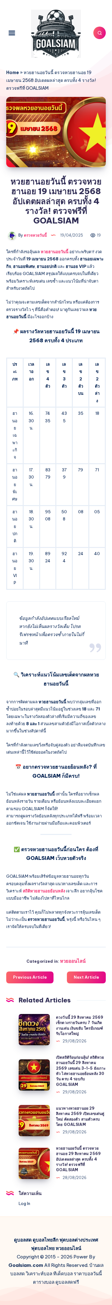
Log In (24, 1203)
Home (12, 72)
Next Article (86, 977)
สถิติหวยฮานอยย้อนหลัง (44, 890)
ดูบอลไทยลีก (45, 1240)
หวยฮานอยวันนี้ (54, 251)
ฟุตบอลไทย (43, 1248)
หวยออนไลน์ (73, 961)
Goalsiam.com (25, 1265)
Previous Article (30, 977)
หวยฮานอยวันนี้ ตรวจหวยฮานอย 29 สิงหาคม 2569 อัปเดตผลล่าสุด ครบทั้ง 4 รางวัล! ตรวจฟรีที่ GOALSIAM (78, 1159)
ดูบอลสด (23, 1240)
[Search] (99, 33)
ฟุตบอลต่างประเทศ (78, 1240)
